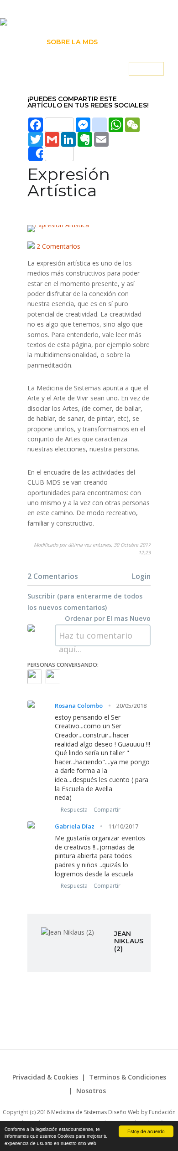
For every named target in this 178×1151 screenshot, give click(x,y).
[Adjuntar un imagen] (136, 635)
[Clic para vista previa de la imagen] (89, 228)
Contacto (97, 69)
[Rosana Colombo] (34, 677)
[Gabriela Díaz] (53, 677)
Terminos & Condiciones (127, 1077)
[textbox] (103, 635)
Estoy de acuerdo (146, 1131)
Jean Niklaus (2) (128, 941)
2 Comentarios (57, 246)
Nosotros (91, 1090)
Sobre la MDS (72, 42)
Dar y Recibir (133, 42)
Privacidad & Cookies (45, 1077)
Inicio (25, 42)
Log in (146, 69)
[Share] (51, 154)
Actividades (43, 69)
